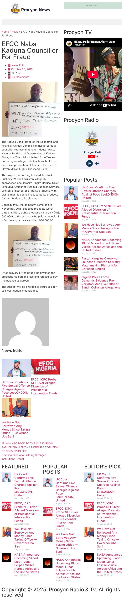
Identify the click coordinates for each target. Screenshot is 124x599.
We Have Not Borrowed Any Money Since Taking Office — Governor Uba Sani (16, 429)
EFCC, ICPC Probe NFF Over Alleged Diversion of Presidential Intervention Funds (44, 386)
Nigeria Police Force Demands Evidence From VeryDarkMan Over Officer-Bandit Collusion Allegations (101, 282)
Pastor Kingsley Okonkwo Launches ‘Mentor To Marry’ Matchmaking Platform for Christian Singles (101, 264)
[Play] (89, 163)
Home (5, 31)
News (14, 31)
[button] (62, 22)
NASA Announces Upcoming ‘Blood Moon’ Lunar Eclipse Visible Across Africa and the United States (102, 245)
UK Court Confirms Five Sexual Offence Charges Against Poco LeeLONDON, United (16, 389)
